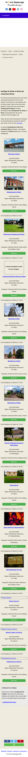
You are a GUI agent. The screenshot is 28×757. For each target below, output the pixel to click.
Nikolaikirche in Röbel (14, 361)
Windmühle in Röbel (14, 319)
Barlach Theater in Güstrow (14, 632)
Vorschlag (19, 123)
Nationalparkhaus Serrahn (14, 570)
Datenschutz (23, 751)
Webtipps (3, 751)
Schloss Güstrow (14, 601)
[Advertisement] (14, 33)
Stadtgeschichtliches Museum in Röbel (14, 276)
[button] (7, 741)
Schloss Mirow (14, 485)
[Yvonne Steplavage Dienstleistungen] (14, 6)
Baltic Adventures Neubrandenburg (14, 527)
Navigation (5, 15)
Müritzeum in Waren (14, 154)
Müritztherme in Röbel (14, 403)
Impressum (16, 751)
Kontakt (9, 751)
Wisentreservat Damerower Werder (14, 234)
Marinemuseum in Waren (14, 192)
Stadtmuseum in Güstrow (14, 661)
